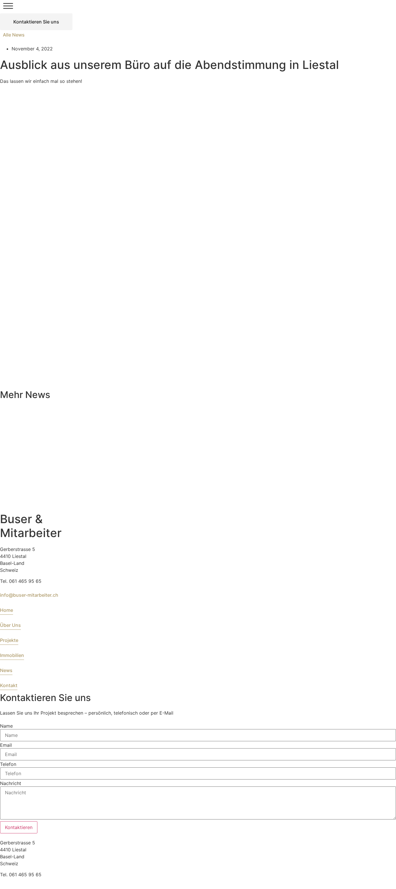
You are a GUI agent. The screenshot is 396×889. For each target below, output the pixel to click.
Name (6, 726)
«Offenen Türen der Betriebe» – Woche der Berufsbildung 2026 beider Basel (43, 475)
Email (6, 745)
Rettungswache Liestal (144, 485)
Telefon (8, 764)
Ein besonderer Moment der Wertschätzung (247, 468)
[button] (8, 6)
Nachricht (10, 783)
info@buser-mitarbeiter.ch (28, 881)
